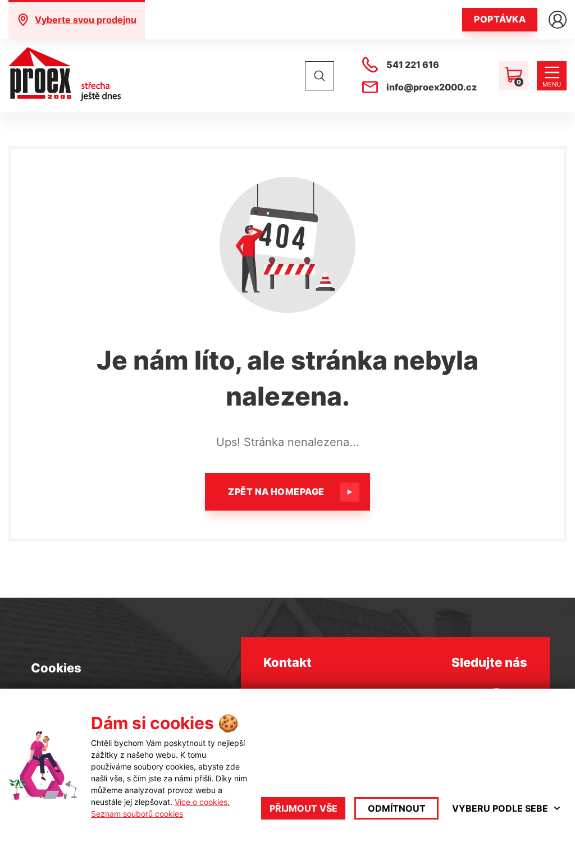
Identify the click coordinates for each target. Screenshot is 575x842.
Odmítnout (397, 808)
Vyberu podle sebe (500, 808)
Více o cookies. (202, 802)
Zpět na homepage (276, 491)
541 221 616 (412, 64)
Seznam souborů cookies (137, 813)
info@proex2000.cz (431, 87)
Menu (551, 84)
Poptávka (500, 19)
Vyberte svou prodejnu (85, 19)
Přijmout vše (303, 808)
